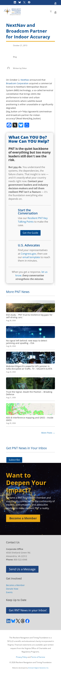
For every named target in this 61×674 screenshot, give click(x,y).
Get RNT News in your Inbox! (28, 610)
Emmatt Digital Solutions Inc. (38, 668)
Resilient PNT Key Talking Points (33, 219)
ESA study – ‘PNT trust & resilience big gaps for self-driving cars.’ (29, 316)
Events (9, 592)
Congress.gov (28, 253)
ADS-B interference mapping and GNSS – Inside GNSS (29, 419)
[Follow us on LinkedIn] (8, 621)
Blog (15, 57)
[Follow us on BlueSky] (13, 621)
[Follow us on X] (18, 621)
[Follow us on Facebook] (27, 621)
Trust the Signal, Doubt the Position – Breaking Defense (29, 393)
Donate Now (12, 588)
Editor (24, 68)
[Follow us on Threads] (23, 621)
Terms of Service (38, 657)
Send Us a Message (22, 569)
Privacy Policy (21, 657)
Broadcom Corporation (17, 83)
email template (31, 257)
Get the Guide (30, 232)
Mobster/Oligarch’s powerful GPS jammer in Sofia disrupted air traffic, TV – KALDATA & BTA (29, 367)
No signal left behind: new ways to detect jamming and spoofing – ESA (26, 341)
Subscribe (14, 459)
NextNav (25, 79)
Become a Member (23, 518)
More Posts (48, 432)
